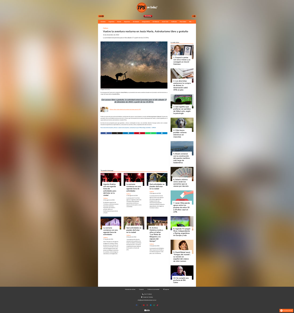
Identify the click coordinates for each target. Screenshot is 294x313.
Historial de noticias (130, 289)
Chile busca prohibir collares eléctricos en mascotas (180, 133)
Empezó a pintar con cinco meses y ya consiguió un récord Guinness (181, 60)
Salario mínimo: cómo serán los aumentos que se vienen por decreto (181, 182)
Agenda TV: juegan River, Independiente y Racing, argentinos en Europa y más (181, 232)
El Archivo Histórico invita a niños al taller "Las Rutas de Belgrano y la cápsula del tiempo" (156, 234)
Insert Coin (165, 22)
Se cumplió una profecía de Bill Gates (181, 280)
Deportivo (127, 22)
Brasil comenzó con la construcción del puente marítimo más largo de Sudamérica (181, 158)
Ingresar (166, 289)
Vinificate (174, 22)
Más (190, 22)
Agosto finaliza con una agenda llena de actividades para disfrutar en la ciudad (109, 189)
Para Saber (183, 22)
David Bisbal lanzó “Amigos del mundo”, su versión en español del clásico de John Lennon (181, 256)
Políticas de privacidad (153, 289)
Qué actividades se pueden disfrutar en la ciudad (157, 186)
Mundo (119, 22)
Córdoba (103, 22)
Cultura (105, 28)
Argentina (111, 22)
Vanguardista (146, 22)
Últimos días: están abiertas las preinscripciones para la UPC (125, 109)
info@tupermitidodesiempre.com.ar (147, 300)
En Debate (136, 22)
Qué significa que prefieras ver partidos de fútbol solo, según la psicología (182, 110)
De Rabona (156, 22)
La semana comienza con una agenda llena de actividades (133, 187)
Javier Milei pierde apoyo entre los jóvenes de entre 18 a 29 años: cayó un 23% (181, 207)
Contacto (141, 289)
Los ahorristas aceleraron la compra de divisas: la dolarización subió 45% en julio (182, 85)
